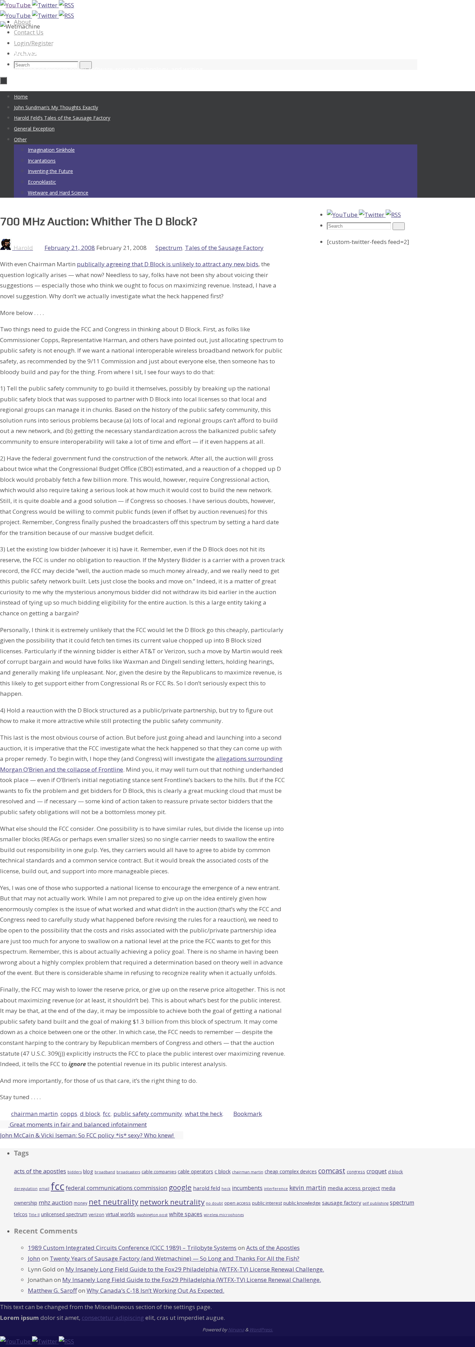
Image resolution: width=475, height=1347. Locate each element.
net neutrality (113, 1202)
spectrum (402, 1202)
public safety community (147, 1114)
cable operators (195, 1171)
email (44, 1188)
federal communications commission (116, 1188)
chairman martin (34, 1114)
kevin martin (307, 1187)
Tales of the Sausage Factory (224, 248)
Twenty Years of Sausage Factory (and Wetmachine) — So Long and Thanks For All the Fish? (174, 1258)
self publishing (375, 1203)
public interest (267, 1203)
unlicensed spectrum (64, 1214)
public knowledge (302, 1203)
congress (356, 1171)
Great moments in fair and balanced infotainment (77, 1124)
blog (88, 1171)
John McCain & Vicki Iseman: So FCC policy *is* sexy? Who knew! (87, 1135)
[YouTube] (16, 5)
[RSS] (66, 5)
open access (237, 1203)
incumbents (247, 1188)
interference (276, 1188)
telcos (20, 1214)
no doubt (214, 1203)
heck (226, 1188)
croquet (377, 1171)
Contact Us (28, 32)
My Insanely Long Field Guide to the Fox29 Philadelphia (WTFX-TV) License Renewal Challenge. (194, 1269)
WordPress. (261, 1329)
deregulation (26, 1188)
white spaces (185, 1214)
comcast (331, 1170)
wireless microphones (224, 1214)
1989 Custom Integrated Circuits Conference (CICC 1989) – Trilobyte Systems (132, 1248)
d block (90, 1114)
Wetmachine (39, 49)
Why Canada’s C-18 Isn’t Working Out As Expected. (155, 1290)
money (80, 1203)
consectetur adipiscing (113, 1318)
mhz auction (55, 1202)
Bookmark (247, 1114)
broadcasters (128, 1171)
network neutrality (172, 1202)
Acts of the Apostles (273, 1248)
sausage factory (341, 1202)
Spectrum (168, 248)
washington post (152, 1214)
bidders (74, 1171)
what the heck (204, 1114)
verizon (96, 1215)
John (34, 1258)
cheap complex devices (291, 1171)
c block (223, 1171)
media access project (354, 1187)
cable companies (159, 1172)
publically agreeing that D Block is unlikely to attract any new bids (167, 264)
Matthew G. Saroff (52, 1290)
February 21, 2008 (70, 248)
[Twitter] (45, 5)
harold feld (206, 1187)
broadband (105, 1171)
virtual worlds (120, 1214)
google (180, 1187)
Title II (34, 1214)
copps (69, 1114)
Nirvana (236, 1329)
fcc (107, 1114)
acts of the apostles (40, 1171)
